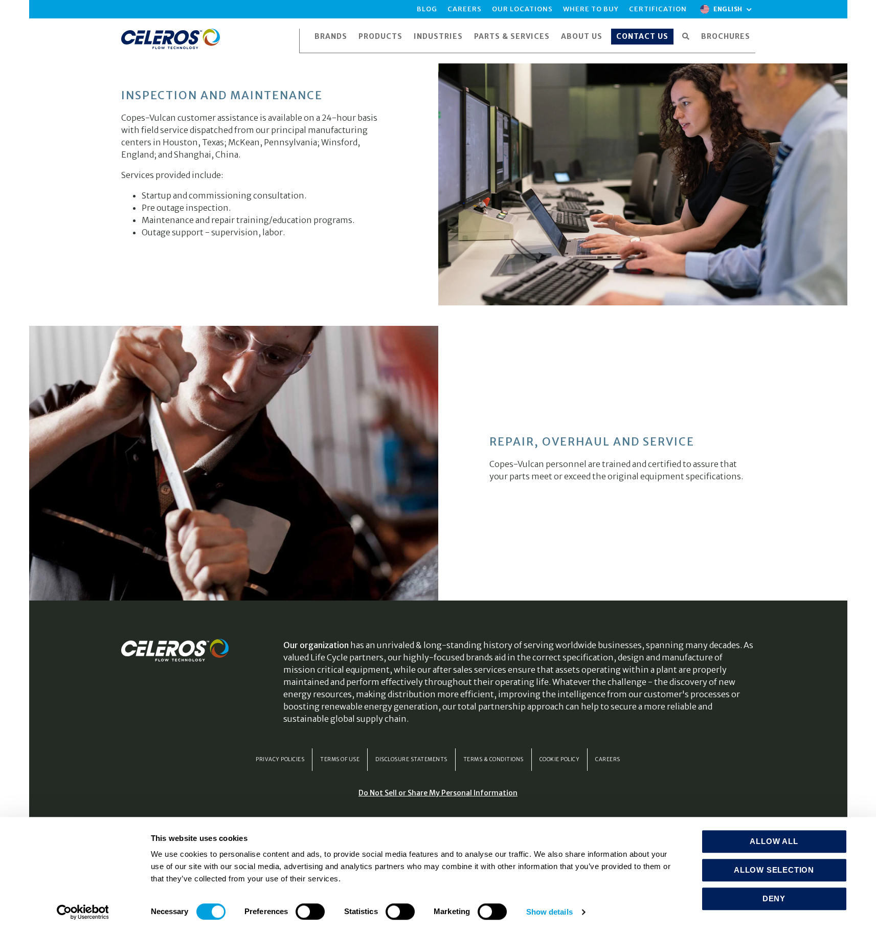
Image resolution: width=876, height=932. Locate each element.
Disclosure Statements (411, 759)
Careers (607, 759)
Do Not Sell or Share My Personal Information (438, 792)
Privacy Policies (280, 759)
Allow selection (774, 870)
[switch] (310, 911)
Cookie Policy (560, 759)
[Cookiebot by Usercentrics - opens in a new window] (82, 912)
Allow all (774, 841)
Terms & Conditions (493, 759)
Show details (549, 911)
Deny (773, 898)
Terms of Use (340, 759)
